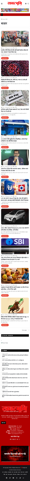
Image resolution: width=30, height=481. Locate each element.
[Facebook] (11, 439)
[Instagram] (16, 439)
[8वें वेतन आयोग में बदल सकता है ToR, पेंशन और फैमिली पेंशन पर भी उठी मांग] (15, 98)
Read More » (5, 58)
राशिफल (18, 474)
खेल (6, 474)
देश (12, 472)
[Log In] (26, 4)
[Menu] (1, 4)
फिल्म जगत (22, 472)
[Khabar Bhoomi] (15, 3)
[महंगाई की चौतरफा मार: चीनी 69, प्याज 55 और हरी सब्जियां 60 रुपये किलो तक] (15, 68)
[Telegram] (17, 439)
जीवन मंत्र (14, 474)
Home (3, 19)
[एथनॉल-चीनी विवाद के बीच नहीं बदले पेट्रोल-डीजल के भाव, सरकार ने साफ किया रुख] (15, 39)
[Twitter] (12, 439)
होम (3, 472)
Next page (24, 330)
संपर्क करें (24, 474)
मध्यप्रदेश (9, 472)
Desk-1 (3, 48)
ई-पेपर (22, 474)
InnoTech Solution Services (15, 469)
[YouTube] (14, 439)
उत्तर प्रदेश (15, 472)
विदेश (4, 474)
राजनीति (26, 472)
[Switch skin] (28, 4)
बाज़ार (19, 472)
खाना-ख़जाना (10, 474)
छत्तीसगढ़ (5, 472)
